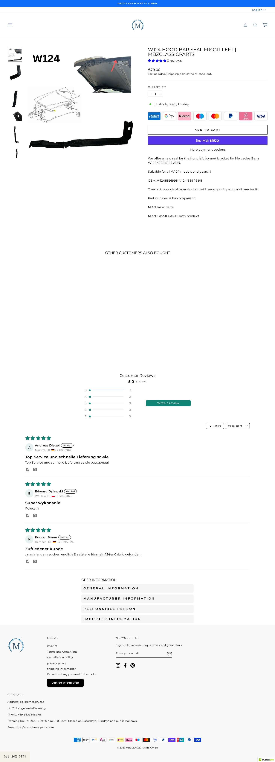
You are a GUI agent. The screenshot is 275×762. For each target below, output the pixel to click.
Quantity (157, 87)
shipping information (62, 668)
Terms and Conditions (62, 651)
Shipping (173, 73)
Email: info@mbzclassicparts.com (30, 727)
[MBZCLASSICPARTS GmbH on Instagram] (118, 665)
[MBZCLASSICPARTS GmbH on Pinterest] (132, 665)
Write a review (168, 403)
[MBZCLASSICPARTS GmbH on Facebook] (125, 665)
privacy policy (56, 663)
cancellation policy (60, 657)
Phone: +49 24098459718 (24, 714)
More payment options (208, 149)
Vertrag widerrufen (65, 682)
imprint (52, 645)
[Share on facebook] (27, 470)
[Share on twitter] (35, 470)
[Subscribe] (169, 654)
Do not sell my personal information (72, 674)
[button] (157, 60)
